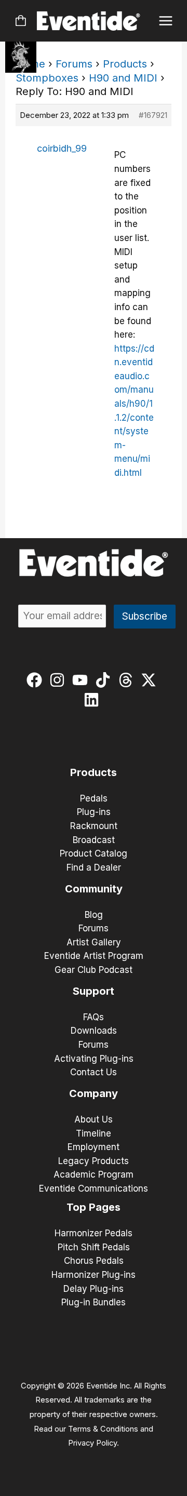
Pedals (94, 798)
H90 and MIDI (123, 78)
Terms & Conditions (103, 1429)
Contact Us (93, 1072)
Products (125, 64)
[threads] (128, 680)
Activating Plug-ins (93, 1058)
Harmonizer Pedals (93, 1233)
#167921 (153, 115)
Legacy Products (93, 1161)
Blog (94, 915)
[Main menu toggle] (166, 21)
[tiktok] (105, 680)
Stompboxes (47, 78)
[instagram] (59, 680)
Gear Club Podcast (93, 970)
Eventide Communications (93, 1188)
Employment (93, 1147)
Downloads (94, 1030)
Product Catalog (93, 853)
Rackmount (93, 826)
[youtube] (82, 680)
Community (94, 889)
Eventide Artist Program (93, 956)
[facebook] (36, 680)
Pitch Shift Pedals (94, 1247)
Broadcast (94, 840)
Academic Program (93, 1174)
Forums (74, 64)
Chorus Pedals (94, 1260)
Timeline (93, 1133)
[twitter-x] (151, 680)
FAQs (93, 1017)
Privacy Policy (92, 1443)
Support (93, 991)
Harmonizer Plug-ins (93, 1275)
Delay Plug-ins (93, 1289)
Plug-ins (94, 812)
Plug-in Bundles (93, 1302)
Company (93, 1093)
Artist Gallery (93, 942)
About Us (93, 1119)
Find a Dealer (93, 867)
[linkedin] (94, 699)
